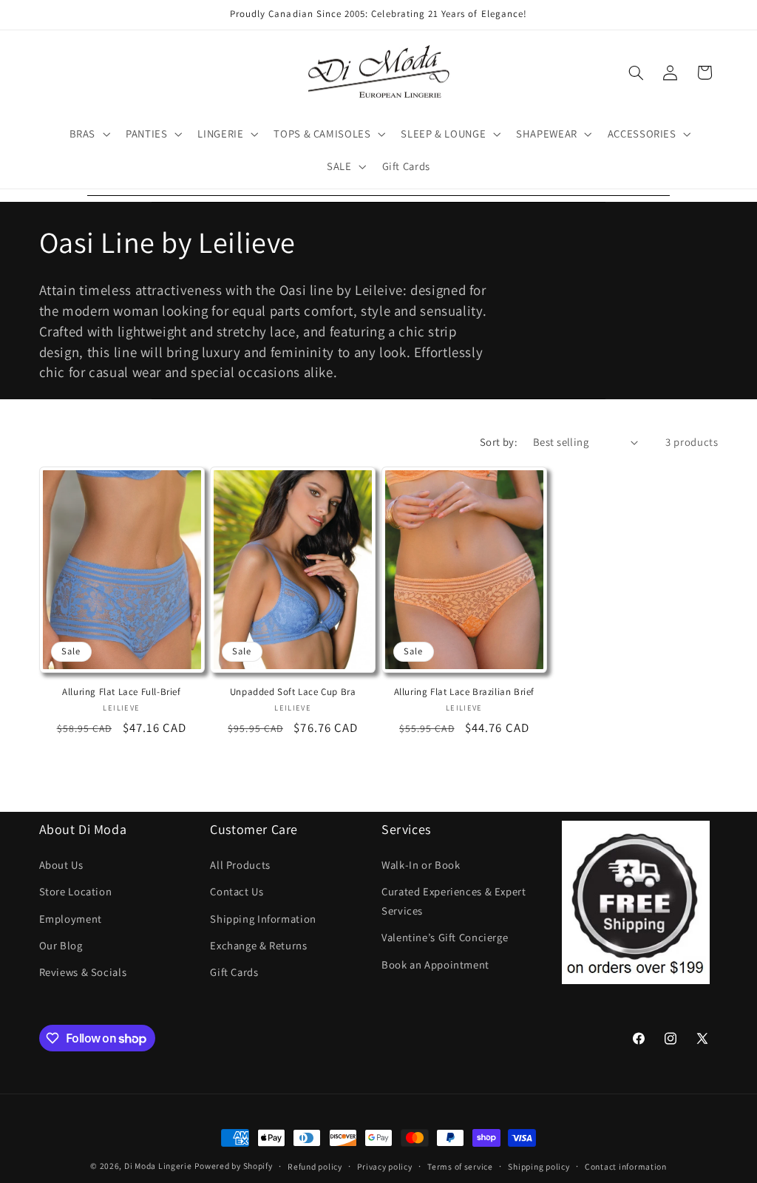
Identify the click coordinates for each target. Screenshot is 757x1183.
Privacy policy (384, 1166)
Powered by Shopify (233, 1165)
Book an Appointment (435, 964)
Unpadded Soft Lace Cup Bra (293, 692)
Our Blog (61, 945)
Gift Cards (234, 972)
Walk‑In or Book (420, 865)
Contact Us (236, 891)
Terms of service (460, 1166)
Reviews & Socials (83, 972)
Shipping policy (538, 1166)
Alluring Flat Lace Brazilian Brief (464, 692)
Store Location (75, 891)
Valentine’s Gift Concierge (444, 937)
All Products (240, 865)
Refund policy (315, 1166)
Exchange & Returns (258, 945)
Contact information (626, 1166)
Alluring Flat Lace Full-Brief (121, 692)
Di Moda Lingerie (158, 1165)
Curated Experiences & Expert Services (453, 901)
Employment (70, 919)
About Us (61, 865)
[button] (88, 134)
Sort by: (498, 442)
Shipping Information (263, 919)
